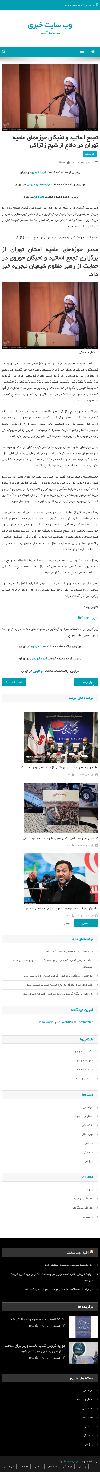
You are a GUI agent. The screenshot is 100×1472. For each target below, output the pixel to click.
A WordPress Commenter (75, 1022)
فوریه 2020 (85, 1060)
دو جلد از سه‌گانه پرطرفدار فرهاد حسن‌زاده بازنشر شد (58, 975)
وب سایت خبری (50, 25)
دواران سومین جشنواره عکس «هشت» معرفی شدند (84, 682)
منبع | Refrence (88, 618)
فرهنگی (89, 154)
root (62, 162)
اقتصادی (87, 1125)
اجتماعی (88, 1107)
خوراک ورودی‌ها (83, 1198)
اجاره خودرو (38, 172)
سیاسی (88, 1143)
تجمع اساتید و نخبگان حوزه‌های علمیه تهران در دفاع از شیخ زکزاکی (12, 682)
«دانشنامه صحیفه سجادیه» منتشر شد (69, 951)
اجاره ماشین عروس (38, 184)
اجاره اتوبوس (38, 658)
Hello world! (45, 1022)
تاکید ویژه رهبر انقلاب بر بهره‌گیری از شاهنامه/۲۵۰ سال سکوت (58, 767)
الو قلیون (38, 671)
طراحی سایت (72, 1461)
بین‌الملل (87, 1134)
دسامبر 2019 (84, 1078)
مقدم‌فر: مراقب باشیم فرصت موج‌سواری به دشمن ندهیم (62, 908)
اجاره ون (38, 196)
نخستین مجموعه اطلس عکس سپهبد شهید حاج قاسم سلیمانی (60, 838)
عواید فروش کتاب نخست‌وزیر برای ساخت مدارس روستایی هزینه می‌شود (52, 963)
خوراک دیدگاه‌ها (83, 1207)
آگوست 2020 (84, 1051)
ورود (90, 1189)
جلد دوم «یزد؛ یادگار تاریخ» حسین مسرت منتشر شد (60, 984)
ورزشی (88, 1161)
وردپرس (87, 1216)
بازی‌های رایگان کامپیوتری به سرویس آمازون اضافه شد (58, 993)
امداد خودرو (38, 646)
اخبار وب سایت (83, 1116)
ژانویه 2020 (84, 1069)
